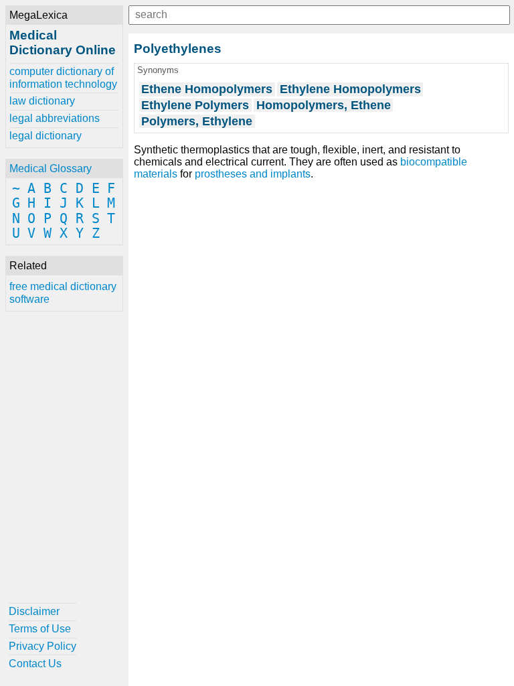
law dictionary (42, 101)
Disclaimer (34, 611)
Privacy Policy (42, 646)
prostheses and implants (253, 174)
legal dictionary (45, 135)
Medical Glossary (50, 168)
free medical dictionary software (62, 292)
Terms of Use (40, 628)
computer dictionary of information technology (63, 77)
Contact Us (35, 663)
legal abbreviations (54, 118)
